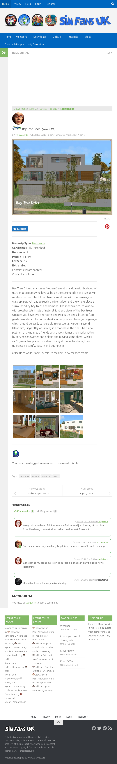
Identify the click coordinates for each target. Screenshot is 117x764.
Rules (5, 3)
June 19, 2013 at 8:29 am (86, 542)
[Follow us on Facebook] (94, 728)
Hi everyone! (11, 678)
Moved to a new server (16, 628)
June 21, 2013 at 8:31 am (87, 580)
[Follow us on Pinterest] (105, 728)
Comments (25, 511)
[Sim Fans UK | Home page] (58, 20)
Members (21, 36)
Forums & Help (13, 44)
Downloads (39, 36)
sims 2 (56, 476)
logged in (31, 602)
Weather (65, 625)
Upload (57, 36)
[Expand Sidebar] (4, 52)
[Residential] (16, 129)
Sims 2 (33, 108)
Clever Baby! (67, 650)
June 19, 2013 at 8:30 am (87, 559)
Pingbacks (48, 511)
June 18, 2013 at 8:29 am (87, 522)
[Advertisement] (62, 83)
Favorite (21, 228)
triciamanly (21, 135)
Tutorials (72, 36)
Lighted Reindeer (13, 667)
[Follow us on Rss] (110, 728)
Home (7, 36)
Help (28, 3)
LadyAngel (103, 522)
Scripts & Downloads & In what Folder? (43, 647)
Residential (20, 52)
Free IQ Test (67, 661)
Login (38, 3)
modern (35, 476)
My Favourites (36, 44)
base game (24, 476)
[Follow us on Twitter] (99, 728)
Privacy (17, 3)
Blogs (88, 36)
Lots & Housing (48, 108)
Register (50, 3)
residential (46, 476)
